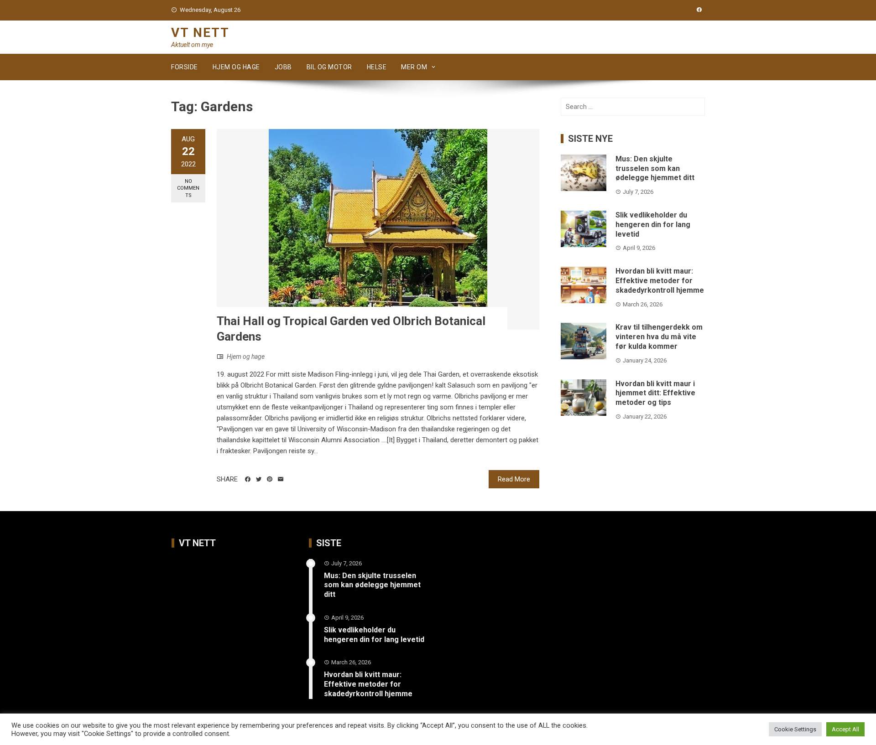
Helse (377, 67)
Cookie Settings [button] (795, 729)
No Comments (188, 188)
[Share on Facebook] (247, 479)
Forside (184, 67)
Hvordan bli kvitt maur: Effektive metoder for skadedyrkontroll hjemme (659, 281)
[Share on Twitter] (258, 479)
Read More (514, 479)
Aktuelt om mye (192, 44)
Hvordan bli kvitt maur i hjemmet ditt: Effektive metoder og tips (655, 393)
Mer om (414, 67)
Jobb (283, 67)
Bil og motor (329, 67)
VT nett (200, 32)
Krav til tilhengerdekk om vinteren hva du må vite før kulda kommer (659, 337)
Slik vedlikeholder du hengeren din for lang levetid (652, 224)
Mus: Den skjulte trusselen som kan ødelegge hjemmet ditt (654, 168)
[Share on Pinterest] (269, 479)
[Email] (280, 479)
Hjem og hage (236, 67)
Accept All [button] (845, 729)
